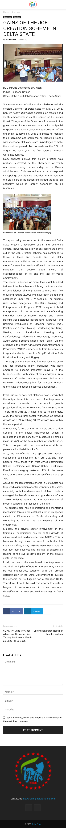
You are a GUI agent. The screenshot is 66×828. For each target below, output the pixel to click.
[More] (47, 611)
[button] (5, 4)
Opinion (17, 17)
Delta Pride (11, 39)
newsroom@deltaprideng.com (39, 798)
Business (16, 12)
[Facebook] (28, 807)
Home (6, 12)
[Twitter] (37, 807)
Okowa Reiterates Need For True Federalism (48, 632)
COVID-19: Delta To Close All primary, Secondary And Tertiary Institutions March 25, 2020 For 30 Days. (17, 635)
